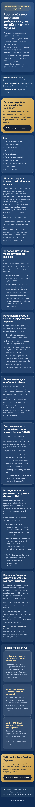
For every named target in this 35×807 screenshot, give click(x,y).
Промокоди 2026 (10, 166)
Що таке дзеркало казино (13, 141)
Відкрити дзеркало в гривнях (17, 777)
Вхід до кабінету (10, 151)
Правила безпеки (10, 154)
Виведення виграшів (11, 160)
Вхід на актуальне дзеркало (17, 128)
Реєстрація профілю (11, 148)
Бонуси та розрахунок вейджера (16, 163)
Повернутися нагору (17, 800)
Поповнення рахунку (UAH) (14, 157)
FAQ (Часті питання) (11, 169)
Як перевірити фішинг (12, 144)
